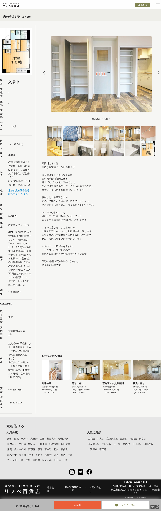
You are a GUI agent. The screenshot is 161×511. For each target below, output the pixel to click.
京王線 (117, 443)
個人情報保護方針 (73, 488)
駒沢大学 (65, 443)
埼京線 (133, 438)
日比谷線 (148, 443)
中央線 (100, 438)
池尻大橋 (54, 443)
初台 (56, 449)
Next (158, 73)
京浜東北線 (112, 438)
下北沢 (38, 454)
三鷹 (21, 460)
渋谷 (9, 438)
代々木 (24, 438)
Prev (44, 73)
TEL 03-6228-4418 (135, 482)
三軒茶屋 (42, 443)
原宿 (56, 454)
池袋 (70, 454)
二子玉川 (12, 460)
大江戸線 (92, 449)
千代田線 (137, 443)
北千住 (57, 460)
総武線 (124, 438)
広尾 (42, 438)
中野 (28, 460)
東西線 (126, 443)
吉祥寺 (48, 454)
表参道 (64, 449)
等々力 (22, 454)
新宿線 (102, 449)
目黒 (16, 438)
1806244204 (15, 402)
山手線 (91, 438)
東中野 (48, 449)
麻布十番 (12, 454)
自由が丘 (12, 443)
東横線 (142, 438)
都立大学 (51, 438)
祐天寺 (31, 443)
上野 (65, 460)
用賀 (9, 449)
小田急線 (106, 443)
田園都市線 (94, 443)
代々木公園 (20, 449)
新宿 (63, 454)
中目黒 (22, 443)
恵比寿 (34, 438)
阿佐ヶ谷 (47, 460)
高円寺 (36, 460)
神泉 (30, 454)
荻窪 (40, 449)
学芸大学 (63, 438)
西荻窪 (31, 449)
